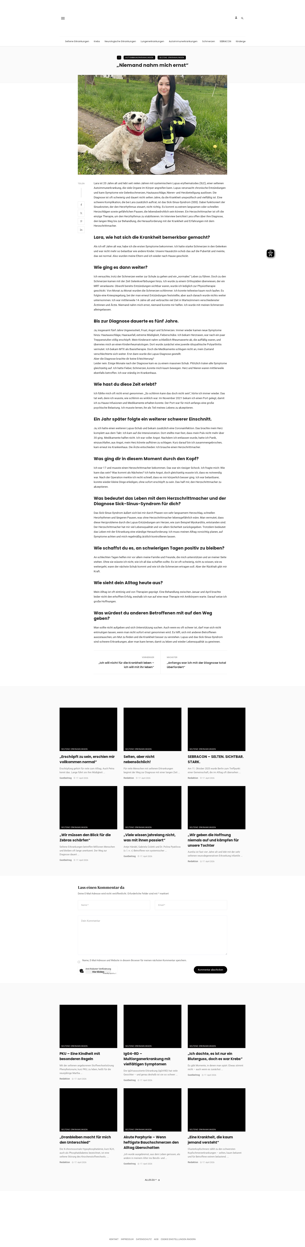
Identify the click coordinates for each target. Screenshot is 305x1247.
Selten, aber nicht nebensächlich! (139, 759)
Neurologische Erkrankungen (120, 41)
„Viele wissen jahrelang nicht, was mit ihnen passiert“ (150, 837)
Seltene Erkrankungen (77, 41)
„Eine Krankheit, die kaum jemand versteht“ (210, 1140)
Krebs (97, 41)
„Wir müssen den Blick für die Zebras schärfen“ (85, 837)
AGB (156, 1239)
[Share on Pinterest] (81, 221)
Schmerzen (208, 41)
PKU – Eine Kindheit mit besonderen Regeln (80, 1056)
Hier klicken (98, 972)
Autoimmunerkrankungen (183, 41)
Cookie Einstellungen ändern (178, 1239)
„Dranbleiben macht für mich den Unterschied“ (85, 1140)
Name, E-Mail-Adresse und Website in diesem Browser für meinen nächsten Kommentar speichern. (134, 960)
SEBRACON (225, 41)
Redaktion (129, 778)
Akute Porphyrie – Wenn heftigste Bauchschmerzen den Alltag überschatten (151, 1142)
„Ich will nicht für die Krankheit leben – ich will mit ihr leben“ (126, 665)
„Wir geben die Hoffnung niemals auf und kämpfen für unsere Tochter (213, 840)
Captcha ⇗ (109, 973)
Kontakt (114, 1239)
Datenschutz (144, 1239)
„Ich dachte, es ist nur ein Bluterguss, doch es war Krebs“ (215, 1056)
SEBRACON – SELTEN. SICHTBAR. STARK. (216, 759)
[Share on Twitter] (81, 213)
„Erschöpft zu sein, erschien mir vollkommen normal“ (87, 759)
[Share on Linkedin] (81, 229)
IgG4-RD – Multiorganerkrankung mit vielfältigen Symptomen (147, 1059)
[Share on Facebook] (81, 205)
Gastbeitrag (66, 778)
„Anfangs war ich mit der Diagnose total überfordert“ (196, 665)
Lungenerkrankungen (152, 41)
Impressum (127, 1239)
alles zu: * (150, 1180)
